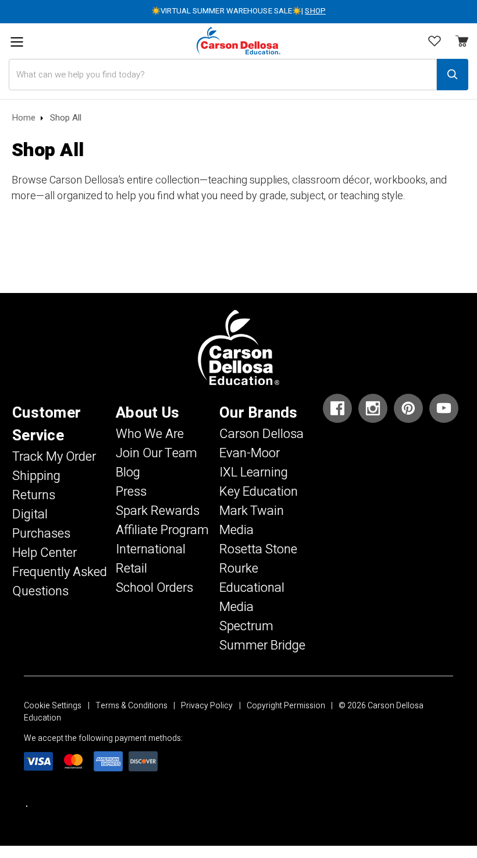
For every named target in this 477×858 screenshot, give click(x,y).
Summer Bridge (262, 645)
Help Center (44, 552)
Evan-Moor (249, 453)
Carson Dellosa (261, 434)
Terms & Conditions (131, 706)
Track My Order (54, 456)
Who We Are (150, 434)
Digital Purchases (41, 524)
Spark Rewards (158, 511)
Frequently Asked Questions (59, 582)
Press (131, 491)
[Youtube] (443, 408)
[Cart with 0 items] (434, 42)
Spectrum (246, 626)
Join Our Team (156, 453)
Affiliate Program (162, 530)
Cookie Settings (52, 706)
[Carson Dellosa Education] (238, 41)
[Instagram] (372, 408)
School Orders (154, 587)
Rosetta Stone (258, 549)
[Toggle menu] (16, 42)
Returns (33, 495)
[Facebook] (337, 408)
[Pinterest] (408, 408)
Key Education (258, 491)
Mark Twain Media (251, 520)
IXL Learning (253, 472)
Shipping (36, 476)
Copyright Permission (286, 706)
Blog (128, 472)
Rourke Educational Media (251, 587)
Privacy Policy (207, 706)
